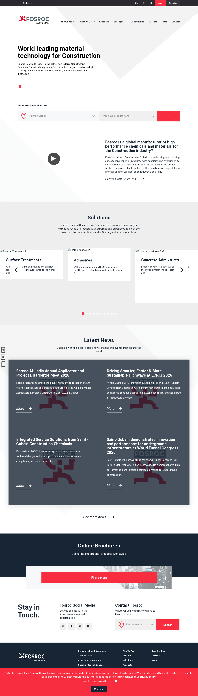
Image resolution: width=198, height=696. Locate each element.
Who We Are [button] (66, 22)
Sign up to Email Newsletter (92, 651)
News (164, 22)
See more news (95, 517)
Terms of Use (85, 655)
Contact (176, 22)
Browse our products (121, 179)
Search (167, 624)
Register (173, 3)
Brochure (100, 577)
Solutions (128, 660)
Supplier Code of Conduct (91, 665)
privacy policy (148, 676)
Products (104, 22)
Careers (153, 22)
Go (168, 116)
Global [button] (25, 3)
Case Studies (137, 22)
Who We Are (128, 651)
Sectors (127, 655)
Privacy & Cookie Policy (90, 660)
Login (160, 3)
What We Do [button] (86, 22)
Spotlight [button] (119, 22)
